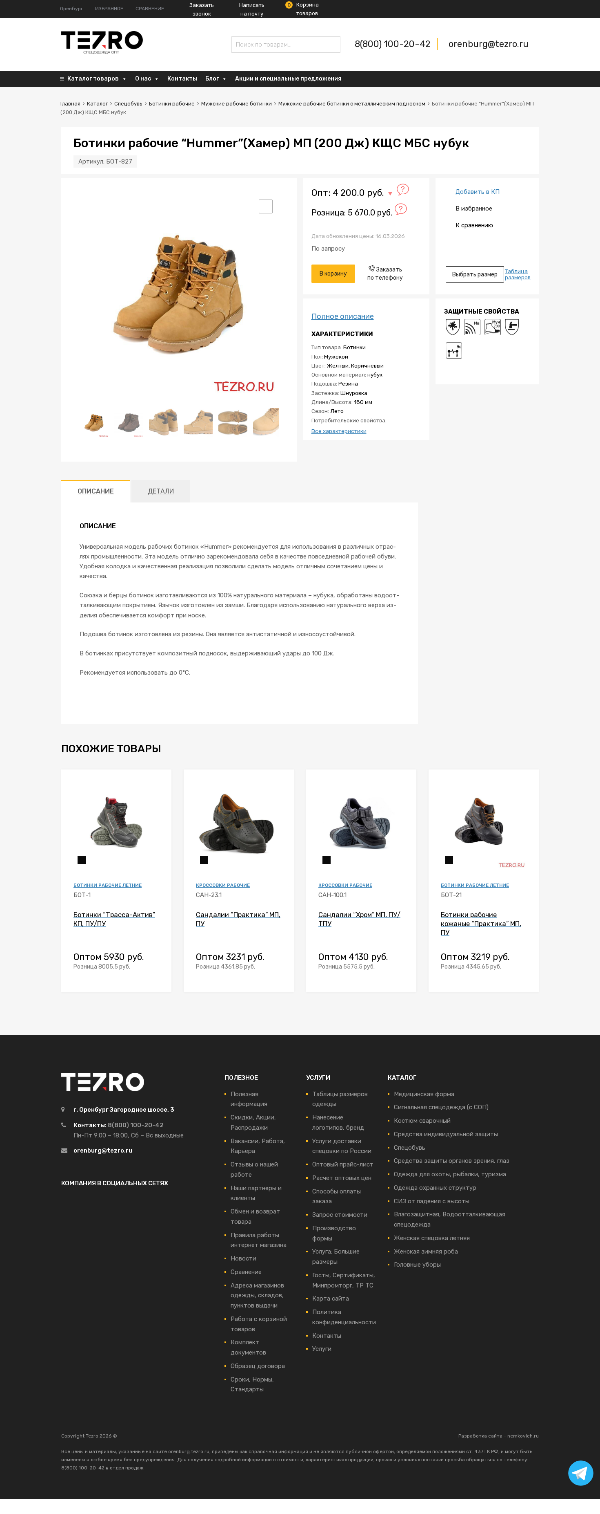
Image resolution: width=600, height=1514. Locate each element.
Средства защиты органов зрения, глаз (451, 1160)
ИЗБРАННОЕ (109, 8)
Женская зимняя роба (426, 1251)
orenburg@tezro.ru (489, 43)
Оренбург (71, 8)
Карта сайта (330, 1298)
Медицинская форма (424, 1094)
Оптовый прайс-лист (342, 1164)
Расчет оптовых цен (341, 1178)
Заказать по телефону (385, 273)
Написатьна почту (251, 9)
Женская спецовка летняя (432, 1238)
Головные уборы (417, 1264)
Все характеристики (339, 431)
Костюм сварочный (422, 1120)
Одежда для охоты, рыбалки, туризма (450, 1174)
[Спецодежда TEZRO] (102, 52)
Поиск (239, 46)
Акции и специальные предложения (288, 78)
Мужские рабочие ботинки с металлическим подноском (351, 104)
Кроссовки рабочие (223, 885)
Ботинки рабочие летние (107, 885)
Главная (70, 104)
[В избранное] (158, 785)
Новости (243, 1258)
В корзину (333, 273)
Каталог (97, 104)
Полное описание (342, 316)
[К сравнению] (158, 798)
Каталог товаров (93, 78)
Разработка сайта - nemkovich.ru (498, 1436)
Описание (96, 491)
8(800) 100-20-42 (394, 43)
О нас (143, 78)
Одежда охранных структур (435, 1187)
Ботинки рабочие (172, 104)
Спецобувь (128, 104)
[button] (266, 206)
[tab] (95, 491)
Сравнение (246, 1272)
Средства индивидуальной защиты (446, 1134)
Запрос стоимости (339, 1214)
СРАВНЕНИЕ (150, 8)
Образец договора (258, 1366)
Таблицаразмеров (518, 274)
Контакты (182, 78)
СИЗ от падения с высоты (431, 1201)
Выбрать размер (475, 274)
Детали (161, 491)
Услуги (321, 1349)
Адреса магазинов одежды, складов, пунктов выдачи (257, 1296)
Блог (212, 78)
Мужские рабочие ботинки (236, 104)
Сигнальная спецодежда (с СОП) (441, 1107)
